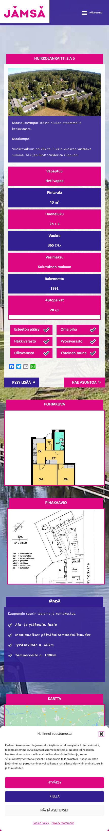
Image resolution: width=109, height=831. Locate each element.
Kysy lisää (21, 383)
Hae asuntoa (84, 383)
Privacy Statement (62, 823)
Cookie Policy (41, 823)
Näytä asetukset (54, 810)
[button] (101, 734)
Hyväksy (55, 783)
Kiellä (54, 797)
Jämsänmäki (24, 11)
